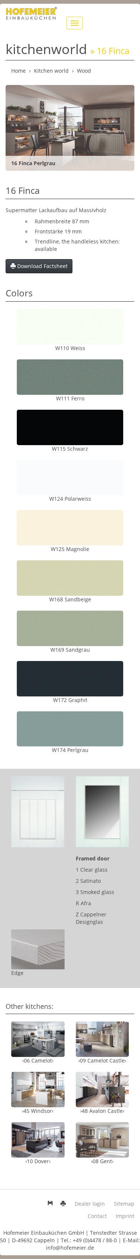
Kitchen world (51, 70)
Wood (84, 70)
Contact (97, 1215)
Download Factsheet (42, 266)
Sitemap (124, 1203)
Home (18, 70)
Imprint (125, 1215)
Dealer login (90, 1203)
